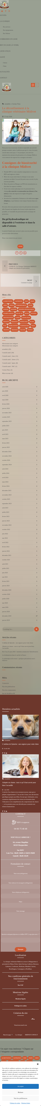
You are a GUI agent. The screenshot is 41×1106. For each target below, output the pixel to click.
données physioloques (26, 309)
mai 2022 (5, 538)
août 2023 (5, 508)
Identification (8, 317)
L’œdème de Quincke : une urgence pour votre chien (17, 643)
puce (4, 325)
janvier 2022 (6, 551)
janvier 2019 (6, 620)
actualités (7, 104)
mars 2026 (5, 400)
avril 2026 (5, 395)
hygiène (34, 313)
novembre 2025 (6, 412)
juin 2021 (5, 572)
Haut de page (7, 1035)
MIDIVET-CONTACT (31, 1035)
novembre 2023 (6, 495)
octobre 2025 (6, 417)
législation (26, 317)
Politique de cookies (15, 1103)
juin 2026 (5, 391)
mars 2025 (5, 438)
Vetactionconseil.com (20, 1025)
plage (32, 321)
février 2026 (5, 404)
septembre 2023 (7, 503)
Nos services (6, 27)
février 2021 (5, 581)
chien (5, 305)
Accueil (3, 15)
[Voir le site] (33, 1019)
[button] (38, 1064)
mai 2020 (5, 603)
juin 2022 (5, 534)
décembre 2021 (6, 555)
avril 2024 (5, 477)
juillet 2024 (5, 473)
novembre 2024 (6, 456)
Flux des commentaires (9, 690)
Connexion (5, 683)
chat (26, 301)
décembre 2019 (6, 616)
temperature (24, 325)
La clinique (5, 21)
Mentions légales (25, 1103)
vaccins (22, 329)
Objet (20, 901)
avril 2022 (5, 542)
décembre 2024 (6, 451)
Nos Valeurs (6, 33)
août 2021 (5, 564)
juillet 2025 (5, 425)
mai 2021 (5, 577)
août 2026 (5, 387)
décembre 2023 (6, 490)
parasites (14, 321)
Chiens (5, 63)
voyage (30, 329)
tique (33, 325)
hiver (27, 313)
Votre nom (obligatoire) (20, 873)
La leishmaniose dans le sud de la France (14, 655)
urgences (14, 329)
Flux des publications (8, 686)
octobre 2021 (6, 560)
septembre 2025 (7, 421)
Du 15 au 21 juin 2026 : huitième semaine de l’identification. (20, 652)
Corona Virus (16, 104)
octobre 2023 (6, 499)
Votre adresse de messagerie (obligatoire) (20, 883)
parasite (6, 321)
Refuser (20, 1092)
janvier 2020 (6, 611)
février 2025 (5, 443)
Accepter (20, 1086)
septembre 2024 (7, 464)
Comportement (21, 305)
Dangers (13, 309)
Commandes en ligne (8, 39)
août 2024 (5, 469)
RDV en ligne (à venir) (9, 45)
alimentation (7, 301)
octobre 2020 (6, 594)
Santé (2, 57)
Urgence (6, 329)
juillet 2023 (5, 512)
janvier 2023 (6, 521)
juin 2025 (5, 430)
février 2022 (5, 547)
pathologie (24, 321)
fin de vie (19, 313)
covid (20, 246)
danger (5, 309)
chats (32, 301)
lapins (17, 317)
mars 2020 (5, 607)
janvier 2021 (6, 585)
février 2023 (5, 516)
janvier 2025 (6, 447)
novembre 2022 (6, 525)
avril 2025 (5, 434)
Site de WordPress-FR (8, 693)
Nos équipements (8, 30)
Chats (4, 66)
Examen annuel (8, 313)
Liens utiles (5, 51)
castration (18, 301)
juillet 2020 (5, 598)
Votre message (20, 911)
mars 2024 (5, 482)
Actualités (5, 72)
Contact (3, 78)
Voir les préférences (20, 1098)
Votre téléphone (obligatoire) (20, 892)
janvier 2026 (6, 408)
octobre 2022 (6, 529)
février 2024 (5, 486)
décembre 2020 (6, 590)
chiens (11, 305)
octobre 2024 (6, 460)
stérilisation (13, 325)
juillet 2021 (5, 568)
